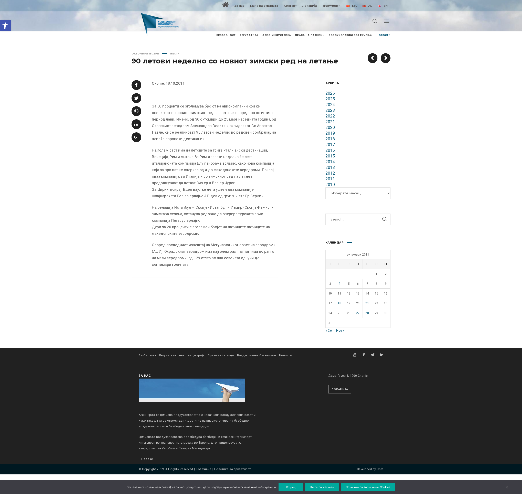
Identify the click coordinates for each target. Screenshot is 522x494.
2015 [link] (330, 156)
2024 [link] (330, 104)
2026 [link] (330, 93)
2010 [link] (330, 184)
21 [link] (367, 303)
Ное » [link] (340, 330)
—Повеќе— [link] (147, 459)
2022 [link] (330, 116)
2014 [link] (330, 161)
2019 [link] (330, 133)
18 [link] (339, 303)
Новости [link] (285, 355)
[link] (5, 25)
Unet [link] (380, 469)
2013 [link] (330, 167)
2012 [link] (330, 173)
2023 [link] (330, 110)
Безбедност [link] (147, 355)
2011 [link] (330, 178)
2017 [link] (330, 144)
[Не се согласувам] (506, 487)
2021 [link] (330, 121)
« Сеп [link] (329, 330)
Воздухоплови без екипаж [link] (256, 355)
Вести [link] (175, 53)
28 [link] (367, 313)
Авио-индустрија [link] (192, 355)
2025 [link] (330, 98)
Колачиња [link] (203, 469)
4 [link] (339, 283)
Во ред (291, 487)
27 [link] (358, 313)
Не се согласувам (322, 487)
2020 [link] (330, 127)
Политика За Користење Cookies (368, 487)
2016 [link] (330, 150)
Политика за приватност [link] (232, 469)
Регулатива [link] (167, 355)
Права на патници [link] (221, 355)
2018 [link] (330, 138)
